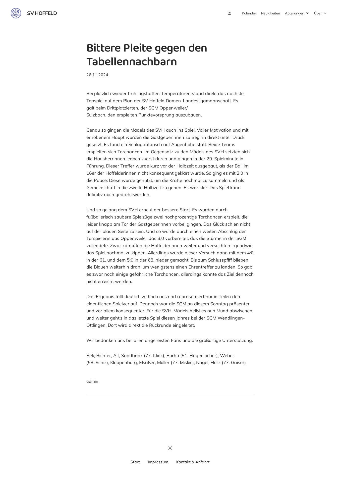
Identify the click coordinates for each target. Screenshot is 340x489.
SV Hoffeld (42, 13)
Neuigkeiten (270, 13)
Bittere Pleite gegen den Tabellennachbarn (146, 56)
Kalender (249, 13)
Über (318, 13)
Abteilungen (294, 13)
